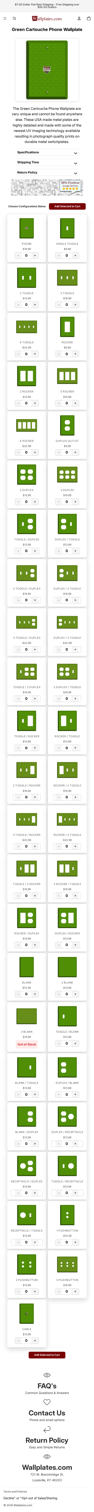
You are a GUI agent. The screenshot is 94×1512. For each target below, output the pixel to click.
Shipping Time (28, 162)
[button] (26, 228)
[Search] (14, 18)
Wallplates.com (23, 1505)
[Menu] (5, 18)
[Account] (79, 18)
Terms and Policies (15, 1491)
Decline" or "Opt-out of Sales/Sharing (30, 1498)
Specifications (28, 152)
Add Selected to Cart (67, 206)
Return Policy (27, 172)
